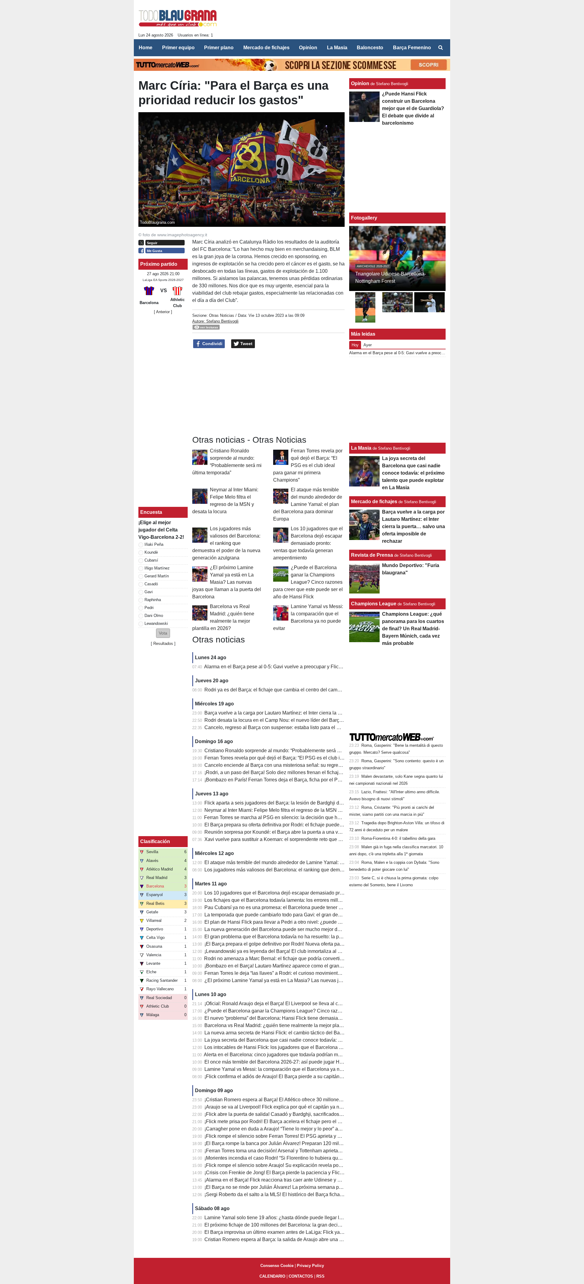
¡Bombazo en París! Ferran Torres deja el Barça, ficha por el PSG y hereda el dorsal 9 (296, 779)
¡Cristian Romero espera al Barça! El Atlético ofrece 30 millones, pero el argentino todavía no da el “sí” (314, 1099)
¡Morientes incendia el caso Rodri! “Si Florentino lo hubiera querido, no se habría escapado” (303, 1158)
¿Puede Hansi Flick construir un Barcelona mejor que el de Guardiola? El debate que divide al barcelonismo (413, 108)
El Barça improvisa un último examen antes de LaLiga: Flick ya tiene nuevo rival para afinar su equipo (313, 1232)
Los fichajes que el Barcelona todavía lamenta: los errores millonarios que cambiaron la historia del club (316, 900)
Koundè (151, 552)
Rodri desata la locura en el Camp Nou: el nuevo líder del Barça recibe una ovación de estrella (306, 720)
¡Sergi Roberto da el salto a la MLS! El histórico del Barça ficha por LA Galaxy (287, 1194)
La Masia (361, 448)
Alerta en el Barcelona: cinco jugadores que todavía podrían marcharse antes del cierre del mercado (311, 1054)
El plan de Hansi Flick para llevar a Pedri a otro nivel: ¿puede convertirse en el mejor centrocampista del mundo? (326, 922)
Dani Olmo (153, 615)
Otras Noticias (221, 315)
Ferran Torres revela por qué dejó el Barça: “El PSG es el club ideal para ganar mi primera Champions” (307, 465)
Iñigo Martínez (157, 568)
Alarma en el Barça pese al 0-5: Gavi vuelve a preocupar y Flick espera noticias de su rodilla (303, 666)
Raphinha (152, 599)
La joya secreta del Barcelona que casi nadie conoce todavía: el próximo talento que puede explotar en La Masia (325, 1040)
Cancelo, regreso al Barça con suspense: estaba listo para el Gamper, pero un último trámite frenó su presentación (327, 727)
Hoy (355, 345)
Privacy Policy (310, 1265)
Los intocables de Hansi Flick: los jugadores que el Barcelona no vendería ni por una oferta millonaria (313, 1047)
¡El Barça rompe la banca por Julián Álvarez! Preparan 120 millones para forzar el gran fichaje (305, 1143)
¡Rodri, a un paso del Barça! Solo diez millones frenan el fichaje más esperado (288, 772)
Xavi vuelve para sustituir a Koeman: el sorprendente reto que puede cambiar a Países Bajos (304, 839)
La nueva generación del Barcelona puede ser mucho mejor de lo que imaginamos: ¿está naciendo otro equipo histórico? (335, 929)
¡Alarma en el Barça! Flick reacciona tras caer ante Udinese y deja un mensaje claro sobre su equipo (312, 1179)
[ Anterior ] (163, 312)
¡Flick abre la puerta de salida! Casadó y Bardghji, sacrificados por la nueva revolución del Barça (308, 1114)
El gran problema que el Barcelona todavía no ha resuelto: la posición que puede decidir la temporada (314, 936)
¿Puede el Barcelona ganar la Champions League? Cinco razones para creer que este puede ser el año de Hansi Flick (308, 582)
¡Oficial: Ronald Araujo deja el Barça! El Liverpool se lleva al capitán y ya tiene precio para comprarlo (313, 1003)
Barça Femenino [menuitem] (412, 47)
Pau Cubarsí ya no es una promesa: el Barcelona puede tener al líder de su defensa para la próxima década (320, 907)
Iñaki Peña (153, 544)
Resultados (163, 643)
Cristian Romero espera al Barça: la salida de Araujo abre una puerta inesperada (291, 1239)
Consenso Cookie (277, 1265)
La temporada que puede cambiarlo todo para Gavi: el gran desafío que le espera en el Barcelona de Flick (318, 914)
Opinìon (360, 83)
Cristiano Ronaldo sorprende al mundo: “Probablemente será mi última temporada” (293, 750)
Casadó (151, 584)
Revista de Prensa (372, 555)
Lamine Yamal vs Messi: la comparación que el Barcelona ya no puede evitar (287, 1069)
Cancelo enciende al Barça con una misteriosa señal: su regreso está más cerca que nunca (302, 765)
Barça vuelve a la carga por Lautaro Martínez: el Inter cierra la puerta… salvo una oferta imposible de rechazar (322, 712)
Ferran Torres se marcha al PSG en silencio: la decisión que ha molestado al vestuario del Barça (308, 817)
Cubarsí (151, 560)
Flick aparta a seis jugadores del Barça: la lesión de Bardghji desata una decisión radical (300, 802)
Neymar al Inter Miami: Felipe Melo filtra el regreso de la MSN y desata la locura (290, 810)
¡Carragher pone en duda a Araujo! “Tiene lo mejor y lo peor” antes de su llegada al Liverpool (304, 1128)
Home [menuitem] (145, 47)
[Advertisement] (163, 411)
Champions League (373, 603)
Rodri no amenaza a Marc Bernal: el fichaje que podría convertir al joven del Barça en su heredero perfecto (319, 958)
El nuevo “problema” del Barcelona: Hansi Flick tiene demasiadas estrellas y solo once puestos (306, 1018)
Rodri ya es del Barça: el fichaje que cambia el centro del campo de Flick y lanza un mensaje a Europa (314, 689)
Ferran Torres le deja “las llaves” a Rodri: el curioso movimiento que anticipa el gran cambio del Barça (313, 973)
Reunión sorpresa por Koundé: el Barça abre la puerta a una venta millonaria (287, 832)
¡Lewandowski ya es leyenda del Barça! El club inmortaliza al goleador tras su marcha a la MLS (307, 951)
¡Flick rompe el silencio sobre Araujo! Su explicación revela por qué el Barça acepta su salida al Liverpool (318, 1165)
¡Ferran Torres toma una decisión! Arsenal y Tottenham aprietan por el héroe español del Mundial (308, 1150)
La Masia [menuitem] (337, 47)
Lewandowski (156, 623)
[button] (163, 633)
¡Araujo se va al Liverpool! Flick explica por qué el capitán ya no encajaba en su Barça (297, 1106)
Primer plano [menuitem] (219, 47)
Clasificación (155, 841)
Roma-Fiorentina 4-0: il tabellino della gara (398, 838)
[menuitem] (440, 47)
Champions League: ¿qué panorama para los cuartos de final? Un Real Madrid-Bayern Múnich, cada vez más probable (413, 628)
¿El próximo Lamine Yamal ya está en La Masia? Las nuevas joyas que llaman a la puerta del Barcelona (226, 582)
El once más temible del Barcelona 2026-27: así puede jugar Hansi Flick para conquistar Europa (308, 1061)
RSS (320, 1276)
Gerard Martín (156, 576)
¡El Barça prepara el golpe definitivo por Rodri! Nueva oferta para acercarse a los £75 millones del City (314, 944)
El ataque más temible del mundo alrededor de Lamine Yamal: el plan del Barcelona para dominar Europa (307, 504)
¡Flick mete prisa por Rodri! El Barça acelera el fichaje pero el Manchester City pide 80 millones (306, 1121)
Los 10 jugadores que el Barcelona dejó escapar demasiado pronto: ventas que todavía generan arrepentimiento (308, 543)
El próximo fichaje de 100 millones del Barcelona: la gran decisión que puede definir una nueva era (311, 1224)
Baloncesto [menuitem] (370, 47)
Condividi (211, 343)
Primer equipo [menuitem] (178, 47)
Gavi (148, 592)
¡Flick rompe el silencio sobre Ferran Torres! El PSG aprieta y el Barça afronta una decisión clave (308, 1136)
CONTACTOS (301, 1276)
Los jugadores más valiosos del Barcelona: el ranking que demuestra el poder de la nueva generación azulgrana (226, 543)
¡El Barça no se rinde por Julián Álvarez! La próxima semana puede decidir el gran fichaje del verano (312, 1187)
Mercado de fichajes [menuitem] (266, 47)
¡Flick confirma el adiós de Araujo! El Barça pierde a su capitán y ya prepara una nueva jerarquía (308, 1076)
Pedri (149, 607)
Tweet (245, 343)
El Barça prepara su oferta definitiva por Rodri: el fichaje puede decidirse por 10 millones (299, 824)
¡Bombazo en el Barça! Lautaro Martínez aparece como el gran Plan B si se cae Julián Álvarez (305, 965)
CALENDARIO (272, 1276)
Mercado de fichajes (374, 501)
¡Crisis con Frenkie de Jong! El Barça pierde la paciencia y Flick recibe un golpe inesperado (303, 1172)
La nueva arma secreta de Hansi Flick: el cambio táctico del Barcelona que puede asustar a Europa (311, 1032)
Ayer (367, 345)
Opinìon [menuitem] (308, 47)
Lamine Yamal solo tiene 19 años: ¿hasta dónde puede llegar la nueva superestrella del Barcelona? (312, 1217)
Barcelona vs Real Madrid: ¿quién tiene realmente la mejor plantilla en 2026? (287, 1025)
